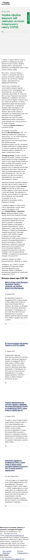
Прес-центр (28, 18)
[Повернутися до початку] (24, 554)
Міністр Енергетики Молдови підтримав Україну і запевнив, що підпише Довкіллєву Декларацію (16, 285)
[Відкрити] (27, 3)
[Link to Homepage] (6, 3)
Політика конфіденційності (22, 552)
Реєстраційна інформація (6, 552)
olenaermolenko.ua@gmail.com (14, 559)
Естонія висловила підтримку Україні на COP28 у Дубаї (16, 344)
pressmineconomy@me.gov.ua (14, 535)
